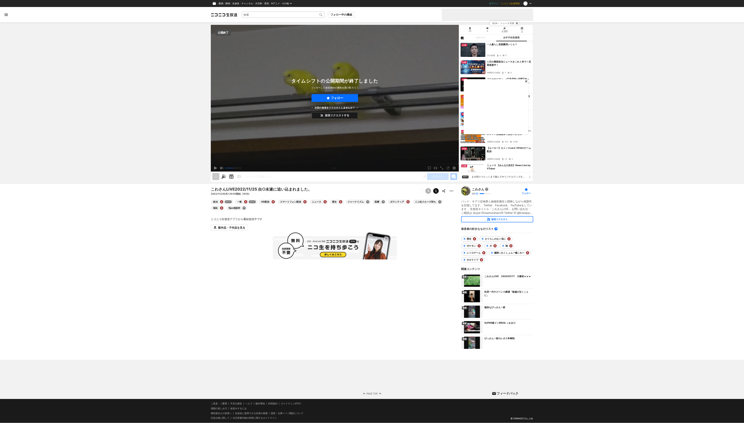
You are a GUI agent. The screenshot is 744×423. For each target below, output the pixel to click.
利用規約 (272, 403)
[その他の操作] (451, 191)
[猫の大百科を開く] (510, 245)
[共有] (443, 191)
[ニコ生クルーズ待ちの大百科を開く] (439, 201)
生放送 (235, 3)
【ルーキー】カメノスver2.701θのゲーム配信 (509, 149)
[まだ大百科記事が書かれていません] (486, 189)
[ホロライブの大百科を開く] (481, 259)
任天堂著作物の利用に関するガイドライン (255, 418)
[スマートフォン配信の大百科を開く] (305, 201)
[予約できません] (428, 191)
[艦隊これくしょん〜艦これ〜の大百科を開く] (527, 252)
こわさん (478, 189)
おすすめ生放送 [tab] (511, 37)
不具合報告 (236, 403)
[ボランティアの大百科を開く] (408, 201)
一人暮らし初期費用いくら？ (502, 44)
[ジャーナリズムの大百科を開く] (367, 201)
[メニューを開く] (6, 15)
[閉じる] (517, 23)
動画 (221, 3)
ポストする (436, 191)
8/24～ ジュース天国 (503, 23)
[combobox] (283, 15)
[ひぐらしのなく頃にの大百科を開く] (509, 238)
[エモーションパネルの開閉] (453, 176)
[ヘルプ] (496, 228)
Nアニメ (275, 3)
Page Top (372, 393)
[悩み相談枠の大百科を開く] (244, 208)
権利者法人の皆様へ (221, 413)
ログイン (493, 3)
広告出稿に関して (220, 418)
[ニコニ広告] (223, 176)
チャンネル (247, 3)
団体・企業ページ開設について (287, 413)
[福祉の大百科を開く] (221, 208)
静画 (228, 3)
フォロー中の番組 (341, 14)
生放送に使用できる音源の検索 (251, 413)
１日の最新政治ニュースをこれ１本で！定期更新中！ (509, 63)
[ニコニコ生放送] (224, 14)
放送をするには (238, 408)
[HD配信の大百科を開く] (273, 201)
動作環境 (260, 403)
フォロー (337, 98)
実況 (266, 3)
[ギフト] (231, 176)
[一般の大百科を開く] (245, 201)
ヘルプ (248, 403)
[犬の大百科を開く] (495, 245)
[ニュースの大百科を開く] (325, 201)
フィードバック (507, 393)
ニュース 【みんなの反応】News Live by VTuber (508, 167)
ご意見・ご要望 (219, 403)
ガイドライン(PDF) (291, 403)
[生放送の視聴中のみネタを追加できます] (215, 176)
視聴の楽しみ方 (219, 408)
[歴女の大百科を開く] (340, 201)
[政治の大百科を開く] (221, 201)
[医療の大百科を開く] (383, 201)
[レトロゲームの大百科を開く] (483, 252)
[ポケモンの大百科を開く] (479, 245)
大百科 (258, 3)
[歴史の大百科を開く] (474, 238)
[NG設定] (462, 38)
